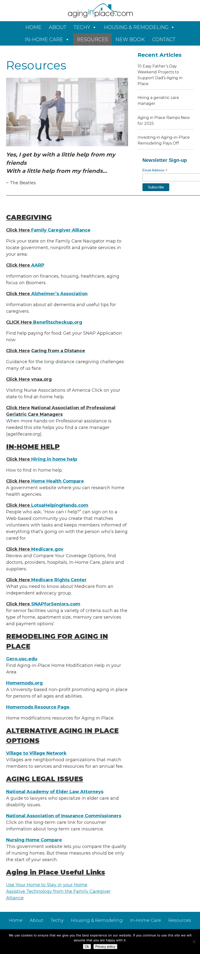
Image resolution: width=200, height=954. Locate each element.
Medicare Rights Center (59, 580)
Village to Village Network (36, 753)
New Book (130, 39)
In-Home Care (44, 39)
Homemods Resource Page (38, 707)
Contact (163, 39)
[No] (193, 941)
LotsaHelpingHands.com (59, 505)
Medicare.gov (47, 549)
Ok (87, 946)
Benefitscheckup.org (57, 322)
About (57, 27)
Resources (92, 39)
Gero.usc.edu (21, 659)
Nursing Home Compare (34, 840)
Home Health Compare (57, 481)
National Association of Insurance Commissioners (63, 815)
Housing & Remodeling (136, 27)
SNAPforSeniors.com (55, 604)
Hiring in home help (54, 459)
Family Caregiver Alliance (60, 230)
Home (33, 27)
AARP (37, 265)
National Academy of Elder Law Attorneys (54, 791)
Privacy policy (105, 946)
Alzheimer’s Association (59, 293)
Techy (82, 27)
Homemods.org (24, 683)
